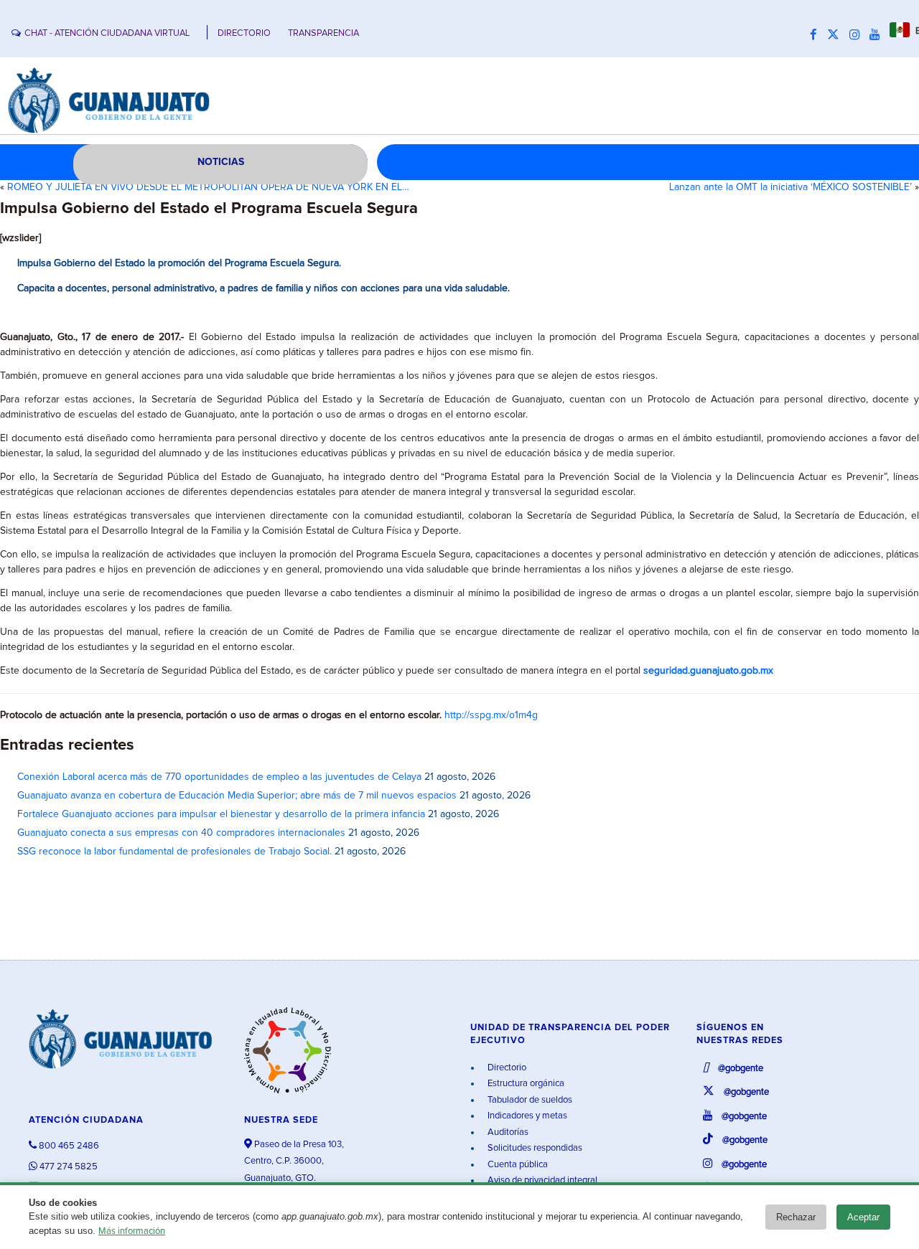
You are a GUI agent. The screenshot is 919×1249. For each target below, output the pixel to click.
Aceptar (863, 1217)
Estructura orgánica (524, 1083)
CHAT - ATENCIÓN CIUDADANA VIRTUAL (107, 33)
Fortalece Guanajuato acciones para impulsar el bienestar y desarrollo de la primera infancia (221, 814)
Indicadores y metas (526, 1116)
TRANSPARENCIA (323, 33)
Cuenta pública (516, 1164)
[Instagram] (858, 35)
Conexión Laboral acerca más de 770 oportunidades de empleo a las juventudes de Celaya (219, 777)
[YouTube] (878, 35)
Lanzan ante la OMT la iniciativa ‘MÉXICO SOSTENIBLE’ (790, 187)
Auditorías (506, 1132)
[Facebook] (817, 35)
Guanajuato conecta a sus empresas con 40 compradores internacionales (181, 833)
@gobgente (739, 1068)
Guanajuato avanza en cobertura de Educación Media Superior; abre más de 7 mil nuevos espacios (237, 796)
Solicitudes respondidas (533, 1148)
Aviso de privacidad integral (541, 1180)
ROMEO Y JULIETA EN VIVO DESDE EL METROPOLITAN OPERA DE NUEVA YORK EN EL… (208, 187)
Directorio (505, 1068)
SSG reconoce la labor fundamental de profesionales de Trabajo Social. (174, 852)
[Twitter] (836, 35)
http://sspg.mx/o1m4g (491, 715)
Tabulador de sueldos (528, 1100)
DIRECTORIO (244, 33)
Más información (131, 1231)
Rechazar (796, 1217)
